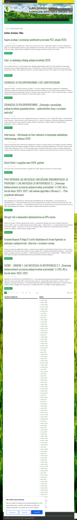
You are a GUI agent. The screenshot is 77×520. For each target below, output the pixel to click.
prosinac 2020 (44, 414)
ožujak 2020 (43, 434)
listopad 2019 (44, 445)
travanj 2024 (43, 339)
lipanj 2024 (43, 335)
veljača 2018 (43, 488)
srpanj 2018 (43, 477)
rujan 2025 (43, 313)
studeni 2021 (43, 391)
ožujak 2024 (43, 341)
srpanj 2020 (43, 425)
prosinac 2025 (44, 307)
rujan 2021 (43, 395)
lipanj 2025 (43, 317)
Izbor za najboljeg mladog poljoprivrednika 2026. (27, 60)
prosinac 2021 (44, 388)
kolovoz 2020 (44, 423)
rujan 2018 (43, 473)
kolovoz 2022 (44, 371)
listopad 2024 (44, 332)
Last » (37, 293)
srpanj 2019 (43, 451)
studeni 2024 (43, 330)
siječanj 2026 (44, 304)
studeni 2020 (43, 417)
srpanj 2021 (43, 399)
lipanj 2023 (43, 352)
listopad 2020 (44, 419)
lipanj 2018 (43, 479)
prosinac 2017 (44, 492)
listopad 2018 (44, 470)
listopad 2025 (44, 311)
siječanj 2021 (44, 412)
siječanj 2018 (44, 490)
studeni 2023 (43, 348)
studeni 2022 (43, 365)
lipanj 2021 (43, 401)
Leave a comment (12, 43)
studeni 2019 (43, 442)
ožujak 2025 (43, 324)
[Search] (71, 9)
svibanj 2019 (43, 455)
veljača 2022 (43, 384)
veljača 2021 (43, 410)
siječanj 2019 (44, 464)
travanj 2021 (43, 406)
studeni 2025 (43, 309)
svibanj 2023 (43, 354)
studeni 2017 (43, 494)
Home (7, 28)
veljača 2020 (43, 436)
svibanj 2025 (43, 319)
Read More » (8, 53)
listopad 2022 (44, 367)
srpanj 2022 (43, 373)
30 (29, 293)
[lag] (7, 11)
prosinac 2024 (44, 328)
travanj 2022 (43, 380)
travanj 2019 (43, 457)
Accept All (37, 512)
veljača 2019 (43, 462)
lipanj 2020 (43, 427)
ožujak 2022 (43, 382)
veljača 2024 (43, 343)
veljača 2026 (43, 302)
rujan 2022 (43, 369)
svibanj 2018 (43, 481)
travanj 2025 (43, 322)
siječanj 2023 (44, 360)
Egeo (32, 518)
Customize (12, 512)
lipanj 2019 (43, 453)
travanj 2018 (43, 483)
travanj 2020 (43, 432)
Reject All (24, 512)
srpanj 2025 (43, 315)
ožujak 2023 (43, 358)
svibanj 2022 (43, 378)
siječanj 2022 (44, 386)
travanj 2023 (43, 356)
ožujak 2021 (43, 408)
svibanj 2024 (43, 337)
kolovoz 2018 (44, 475)
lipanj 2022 (43, 376)
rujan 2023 (43, 350)
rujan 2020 (43, 421)
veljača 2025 (43, 326)
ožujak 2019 (43, 460)
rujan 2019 (43, 447)
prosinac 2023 (44, 345)
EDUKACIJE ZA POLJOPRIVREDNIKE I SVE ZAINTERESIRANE (32, 82)
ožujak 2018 (43, 486)
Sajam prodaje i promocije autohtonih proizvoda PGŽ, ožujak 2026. (35, 40)
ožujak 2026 (43, 300)
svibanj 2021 (43, 404)
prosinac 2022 (44, 363)
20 (26, 293)
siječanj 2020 (44, 438)
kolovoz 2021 (44, 397)
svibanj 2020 (43, 429)
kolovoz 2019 (44, 449)
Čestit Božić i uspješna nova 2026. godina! (24, 163)
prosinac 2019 (44, 440)
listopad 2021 (44, 393)
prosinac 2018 (44, 466)
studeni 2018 (43, 468)
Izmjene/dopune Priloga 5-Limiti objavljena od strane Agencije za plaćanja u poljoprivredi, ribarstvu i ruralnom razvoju (35, 241)
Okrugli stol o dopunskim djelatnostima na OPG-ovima (29, 217)
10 (22, 293)
